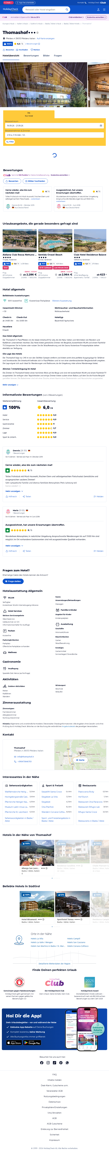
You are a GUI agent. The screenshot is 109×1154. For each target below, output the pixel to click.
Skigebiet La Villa (50, 797)
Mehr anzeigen (9, 384)
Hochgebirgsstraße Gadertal (17, 797)
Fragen (58, 55)
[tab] (28, 114)
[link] (98, 9)
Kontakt (80, 3)
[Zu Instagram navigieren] (48, 1063)
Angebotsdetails (68, 726)
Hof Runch (83, 797)
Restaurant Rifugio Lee (89, 807)
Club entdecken (75, 17)
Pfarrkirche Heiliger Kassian (17, 802)
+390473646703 (25, 761)
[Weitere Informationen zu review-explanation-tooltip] (39, 44)
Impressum (54, 1140)
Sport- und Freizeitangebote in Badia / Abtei (56, 819)
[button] (43, 84)
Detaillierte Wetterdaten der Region (54, 963)
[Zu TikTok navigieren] (54, 1063)
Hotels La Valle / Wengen (42, 942)
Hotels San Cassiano (76, 942)
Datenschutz (54, 1102)
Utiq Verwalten (54, 1113)
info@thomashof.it (25, 756)
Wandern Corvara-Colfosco (54, 812)
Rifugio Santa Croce (87, 812)
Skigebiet (46, 802)
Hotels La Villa (37, 938)
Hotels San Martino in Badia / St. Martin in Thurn (48, 946)
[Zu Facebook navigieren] (42, 1063)
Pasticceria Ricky (86, 792)
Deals (7, 3)
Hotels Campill (73, 938)
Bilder (46, 55)
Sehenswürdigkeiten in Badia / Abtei (19, 819)
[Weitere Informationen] (21, 274)
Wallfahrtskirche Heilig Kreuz (17, 792)
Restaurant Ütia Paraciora (90, 802)
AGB (54, 1118)
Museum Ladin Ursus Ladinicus (17, 807)
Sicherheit (54, 1134)
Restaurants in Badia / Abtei (91, 821)
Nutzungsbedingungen (54, 1096)
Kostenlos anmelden (95, 17)
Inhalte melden (55, 1080)
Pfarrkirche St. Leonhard (16, 812)
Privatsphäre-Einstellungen (54, 1107)
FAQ (55, 1074)
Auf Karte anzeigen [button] (45, 38)
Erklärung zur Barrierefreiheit (54, 1129)
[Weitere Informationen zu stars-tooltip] (37, 33)
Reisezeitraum (11, 121)
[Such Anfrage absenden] (67, 9)
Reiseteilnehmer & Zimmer (17, 131)
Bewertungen (31, 55)
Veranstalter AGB (55, 1091)
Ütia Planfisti (48, 807)
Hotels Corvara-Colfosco (77, 946)
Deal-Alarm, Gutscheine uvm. (54, 1085)
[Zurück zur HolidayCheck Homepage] (10, 9)
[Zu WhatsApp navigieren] (67, 1063)
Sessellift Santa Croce (52, 792)
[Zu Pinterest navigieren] (61, 1063)
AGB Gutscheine (54, 1124)
